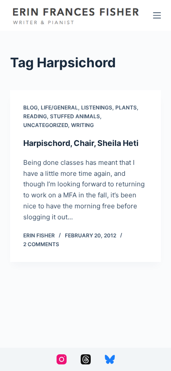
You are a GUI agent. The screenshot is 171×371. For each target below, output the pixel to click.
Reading (35, 116)
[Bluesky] (110, 359)
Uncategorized (45, 125)
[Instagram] (62, 359)
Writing (82, 125)
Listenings (96, 107)
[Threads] (86, 359)
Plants (126, 107)
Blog (30, 107)
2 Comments (41, 244)
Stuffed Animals (75, 116)
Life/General (59, 107)
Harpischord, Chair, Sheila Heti (81, 143)
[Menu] (157, 15)
